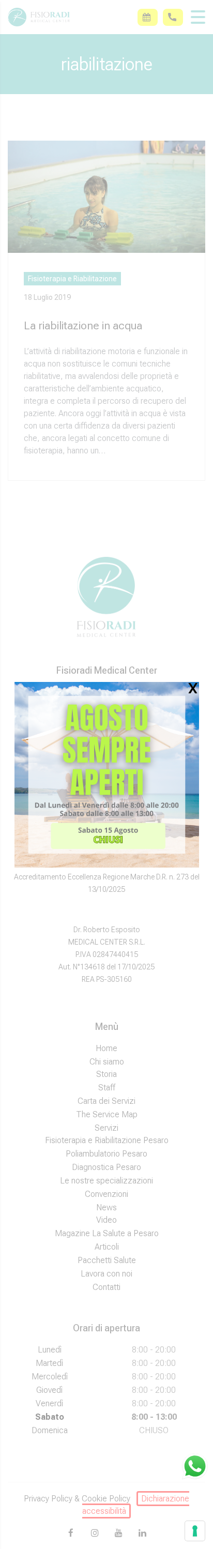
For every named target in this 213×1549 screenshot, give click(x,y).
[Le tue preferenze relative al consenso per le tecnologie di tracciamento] (195, 1531)
